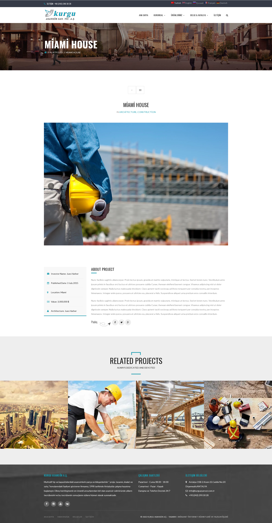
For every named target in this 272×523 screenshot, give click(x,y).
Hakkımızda (63, 517)
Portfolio (56, 52)
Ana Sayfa (49, 517)
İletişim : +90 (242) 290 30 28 (59, 3)
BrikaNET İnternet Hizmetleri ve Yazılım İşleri (203, 517)
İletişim (90, 517)
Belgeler (77, 517)
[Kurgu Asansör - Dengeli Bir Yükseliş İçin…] (60, 14)
